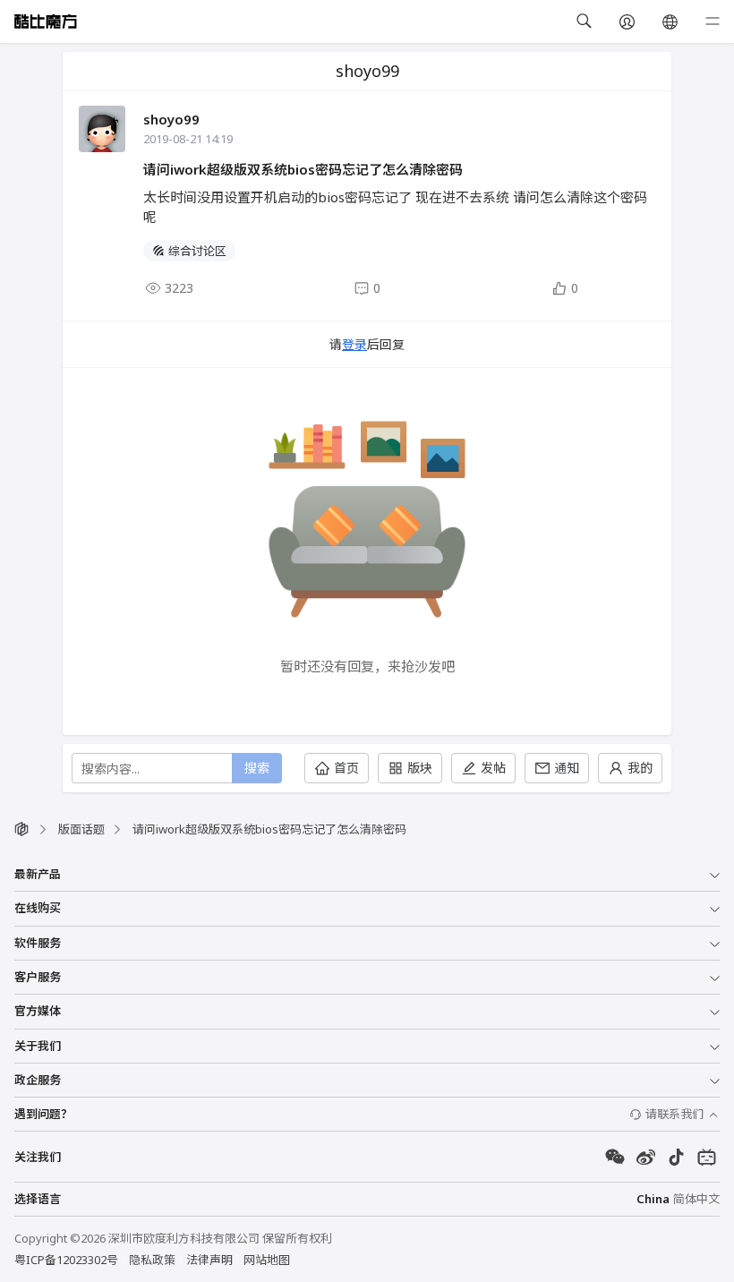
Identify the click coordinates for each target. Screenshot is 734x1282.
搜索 (256, 767)
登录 (354, 344)
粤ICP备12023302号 (66, 1260)
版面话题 (81, 829)
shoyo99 (171, 119)
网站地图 (266, 1260)
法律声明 (209, 1260)
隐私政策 (152, 1260)
